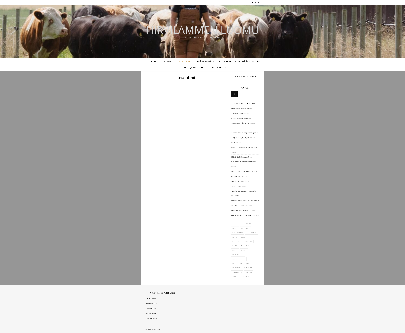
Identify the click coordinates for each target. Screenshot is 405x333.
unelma (249, 272)
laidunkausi (252, 232)
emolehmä (245, 228)
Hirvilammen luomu (202, 29)
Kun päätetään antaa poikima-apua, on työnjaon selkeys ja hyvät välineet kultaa (245, 137)
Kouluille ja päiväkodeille (193, 68)
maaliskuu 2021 (151, 308)
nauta (235, 250)
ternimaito (237, 272)
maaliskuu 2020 (151, 318)
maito (234, 246)
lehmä (234, 237)
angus (235, 228)
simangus (236, 268)
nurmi (243, 250)
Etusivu (153, 61)
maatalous (237, 241)
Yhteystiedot (224, 61)
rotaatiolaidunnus (240, 263)
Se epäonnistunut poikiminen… (242, 215)
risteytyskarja (238, 259)
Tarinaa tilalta (182, 61)
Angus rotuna (236, 186)
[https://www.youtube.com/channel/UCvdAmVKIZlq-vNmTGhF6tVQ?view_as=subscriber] (234, 94)
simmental (248, 268)
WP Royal (157, 329)
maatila (249, 241)
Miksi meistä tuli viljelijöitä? (240, 210)
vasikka (235, 276)
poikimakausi (237, 254)
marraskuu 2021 (151, 304)
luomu (244, 237)
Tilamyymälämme (243, 61)
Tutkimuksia (218, 68)
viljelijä (246, 276)
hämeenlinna (237, 232)
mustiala (245, 246)
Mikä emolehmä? (204, 61)
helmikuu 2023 (151, 299)
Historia (167, 61)
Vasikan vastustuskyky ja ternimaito (244, 147)
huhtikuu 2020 (151, 313)
